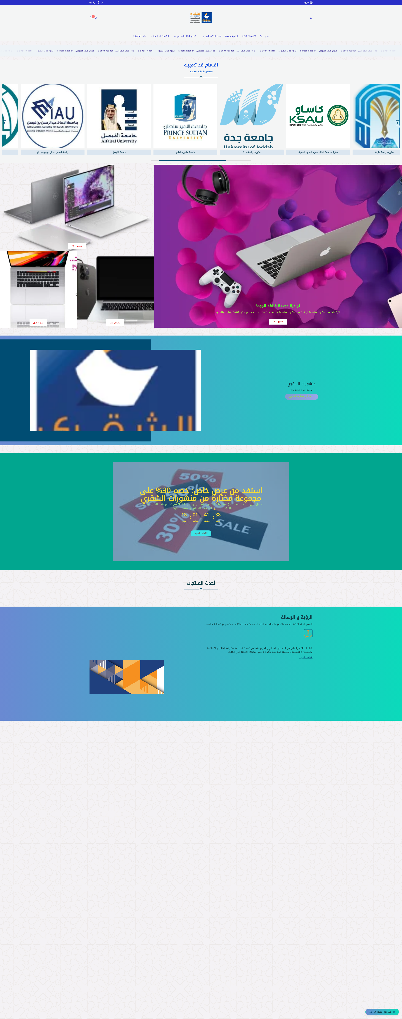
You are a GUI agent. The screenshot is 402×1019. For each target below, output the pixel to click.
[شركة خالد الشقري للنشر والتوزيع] (201, 17)
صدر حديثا (264, 36)
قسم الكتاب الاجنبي (186, 36)
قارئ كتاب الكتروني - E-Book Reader (365, 51)
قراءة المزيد (305, 657)
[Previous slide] (397, 122)
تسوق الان (278, 322)
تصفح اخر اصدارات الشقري (301, 396)
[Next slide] (4, 122)
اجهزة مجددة (231, 36)
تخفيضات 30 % (249, 36)
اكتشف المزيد (201, 533)
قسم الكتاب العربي (212, 36)
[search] (311, 18)
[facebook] (98, 2)
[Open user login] (96, 18)
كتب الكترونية (139, 36)
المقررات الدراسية (161, 36)
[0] (91, 18)
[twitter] (102, 2)
